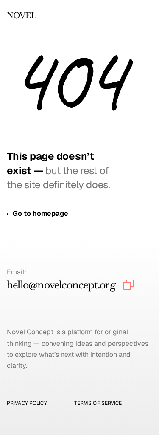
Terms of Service (98, 403)
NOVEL (21, 15)
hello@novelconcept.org (61, 284)
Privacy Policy (27, 403)
